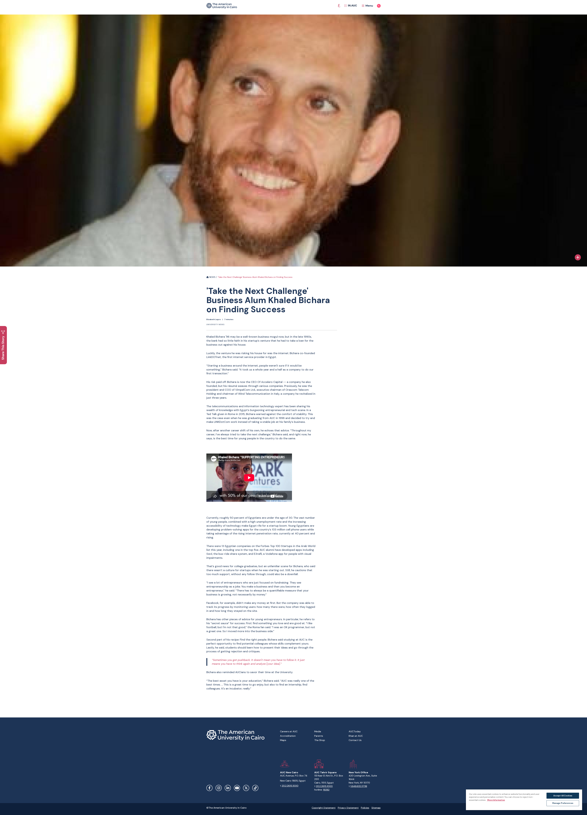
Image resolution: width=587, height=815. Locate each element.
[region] (524, 799)
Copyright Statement (324, 807)
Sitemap (376, 807)
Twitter (246, 788)
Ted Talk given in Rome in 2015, (225, 414)
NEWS (212, 277)
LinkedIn (228, 788)
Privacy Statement (348, 807)
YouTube (237, 788)
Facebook (209, 788)
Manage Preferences (562, 803)
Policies (365, 807)
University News (215, 324)
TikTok (255, 788)
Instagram (219, 788)
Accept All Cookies (562, 795)
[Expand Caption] (578, 257)
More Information (496, 800)
